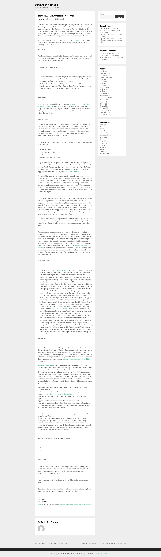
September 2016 (106, 98)
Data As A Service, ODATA (109, 28)
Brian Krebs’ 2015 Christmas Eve (60, 394)
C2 (80, 40)
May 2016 (103, 104)
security (62, 19)
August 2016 (104, 100)
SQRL (41, 448)
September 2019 (106, 77)
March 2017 (104, 92)
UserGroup (104, 151)
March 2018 (104, 83)
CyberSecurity (105, 131)
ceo (101, 127)
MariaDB (103, 141)
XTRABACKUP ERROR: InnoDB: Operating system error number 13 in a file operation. (111, 56)
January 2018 (104, 85)
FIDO (41, 450)
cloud (102, 129)
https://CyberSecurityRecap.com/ (83, 504)
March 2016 (104, 106)
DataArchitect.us (103, 554)
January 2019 (104, 81)
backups (103, 125)
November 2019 (105, 73)
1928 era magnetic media (59, 270)
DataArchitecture (106, 135)
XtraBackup (104, 153)
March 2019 (104, 79)
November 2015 (105, 112)
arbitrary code (76, 359)
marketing (104, 143)
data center (104, 133)
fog (101, 139)
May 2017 (103, 90)
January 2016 (104, 108)
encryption (104, 137)
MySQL (102, 145)
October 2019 (105, 75)
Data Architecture (46, 5)
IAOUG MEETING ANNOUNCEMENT (52, 543)
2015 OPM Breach (74, 172)
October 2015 (105, 114)
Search (102, 14)
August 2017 (104, 88)
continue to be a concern (59, 309)
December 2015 (105, 110)
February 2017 (105, 94)
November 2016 (105, 96)
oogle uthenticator (45, 365)
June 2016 (103, 102)
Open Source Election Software (111, 39)
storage (102, 149)
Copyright (40, 504)
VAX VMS (76, 40)
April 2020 (103, 71)
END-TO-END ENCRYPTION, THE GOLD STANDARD (102, 543)
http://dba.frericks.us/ (66, 504)
